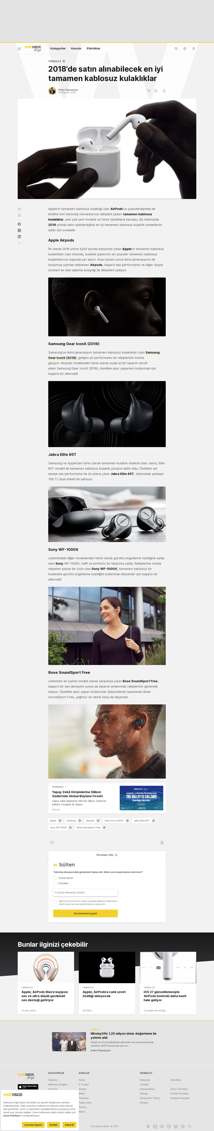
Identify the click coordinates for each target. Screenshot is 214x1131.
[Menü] (19, 49)
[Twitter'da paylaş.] (19, 230)
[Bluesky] (175, 1126)
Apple (53, 820)
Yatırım (82, 1107)
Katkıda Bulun (147, 1089)
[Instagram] (168, 1126)
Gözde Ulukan (28, 1010)
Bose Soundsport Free (89, 827)
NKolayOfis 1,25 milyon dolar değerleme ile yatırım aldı (124, 1035)
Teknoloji (54, 61)
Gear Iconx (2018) (114, 820)
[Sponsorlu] (141, 798)
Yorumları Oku (106, 854)
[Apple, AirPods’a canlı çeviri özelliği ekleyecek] (107, 967)
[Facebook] (182, 1126)
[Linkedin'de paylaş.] (19, 236)
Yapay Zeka (85, 1102)
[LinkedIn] (155, 1126)
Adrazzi (56, 809)
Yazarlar (144, 1084)
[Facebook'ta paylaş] (19, 224)
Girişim (82, 1089)
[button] (107, 307)
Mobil (82, 1093)
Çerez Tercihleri (179, 1089)
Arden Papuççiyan (101, 1050)
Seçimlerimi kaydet (85, 913)
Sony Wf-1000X (58, 827)
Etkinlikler (93, 48)
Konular (76, 48)
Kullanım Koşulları (180, 1098)
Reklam (144, 1093)
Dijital (82, 1080)
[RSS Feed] (189, 1126)
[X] (148, 1126)
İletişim (144, 1102)
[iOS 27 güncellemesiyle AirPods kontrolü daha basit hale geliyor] (168, 967)
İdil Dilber (87, 1010)
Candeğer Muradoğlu (155, 1010)
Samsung (71, 820)
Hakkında (145, 1080)
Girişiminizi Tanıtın (150, 1098)
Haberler (52, 1080)
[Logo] (33, 48)
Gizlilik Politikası (179, 1093)
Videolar (52, 1089)
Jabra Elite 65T (142, 820)
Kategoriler (58, 48)
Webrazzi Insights (58, 1084)
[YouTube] (162, 1126)
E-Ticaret (84, 1084)
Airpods (90, 820)
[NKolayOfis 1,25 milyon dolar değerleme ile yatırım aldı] (69, 1041)
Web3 (82, 1111)
